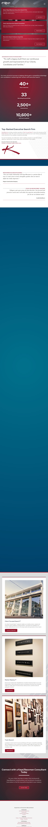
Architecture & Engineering (24, 810)
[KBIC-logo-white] (6, 2)
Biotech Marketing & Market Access (24, 823)
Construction (24, 812)
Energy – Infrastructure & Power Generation (24, 817)
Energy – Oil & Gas (24, 819)
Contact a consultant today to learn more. (11, 143)
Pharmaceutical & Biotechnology (24, 822)
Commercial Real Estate (24, 813)
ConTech (24, 814)
